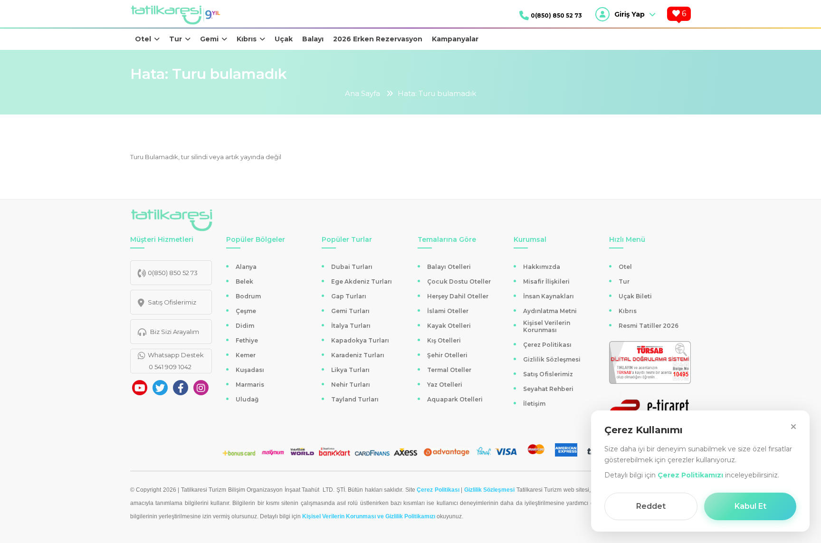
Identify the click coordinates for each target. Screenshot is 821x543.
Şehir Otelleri (447, 355)
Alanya (246, 266)
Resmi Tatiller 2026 (648, 325)
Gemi (209, 39)
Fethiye (247, 340)
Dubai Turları (351, 266)
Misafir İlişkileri (546, 281)
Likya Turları (350, 369)
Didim (245, 325)
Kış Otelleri (444, 340)
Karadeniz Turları (357, 355)
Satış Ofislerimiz (548, 374)
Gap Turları (348, 296)
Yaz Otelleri (444, 384)
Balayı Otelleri (449, 266)
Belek (244, 281)
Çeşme (246, 310)
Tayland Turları (355, 399)
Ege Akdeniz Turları (361, 281)
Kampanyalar (455, 39)
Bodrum (248, 296)
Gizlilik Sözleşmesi (552, 359)
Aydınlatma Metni (550, 310)
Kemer (246, 355)
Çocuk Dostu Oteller (459, 281)
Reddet (651, 506)
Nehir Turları (350, 384)
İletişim (534, 403)
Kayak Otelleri (449, 325)
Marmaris (250, 384)
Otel (143, 39)
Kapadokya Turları (360, 340)
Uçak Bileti (635, 296)
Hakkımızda (541, 266)
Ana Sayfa (362, 93)
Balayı (313, 39)
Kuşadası (250, 369)
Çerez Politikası (547, 344)
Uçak (284, 39)
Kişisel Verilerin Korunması (546, 326)
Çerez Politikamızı (690, 475)
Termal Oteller (449, 369)
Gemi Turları (350, 310)
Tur (175, 39)
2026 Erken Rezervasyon (377, 39)
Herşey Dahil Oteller (457, 296)
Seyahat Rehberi (548, 388)
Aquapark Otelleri (455, 399)
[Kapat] (793, 426)
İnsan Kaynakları (548, 296)
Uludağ (247, 399)
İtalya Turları (351, 325)
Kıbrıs (247, 39)
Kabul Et (750, 506)
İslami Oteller (447, 310)
